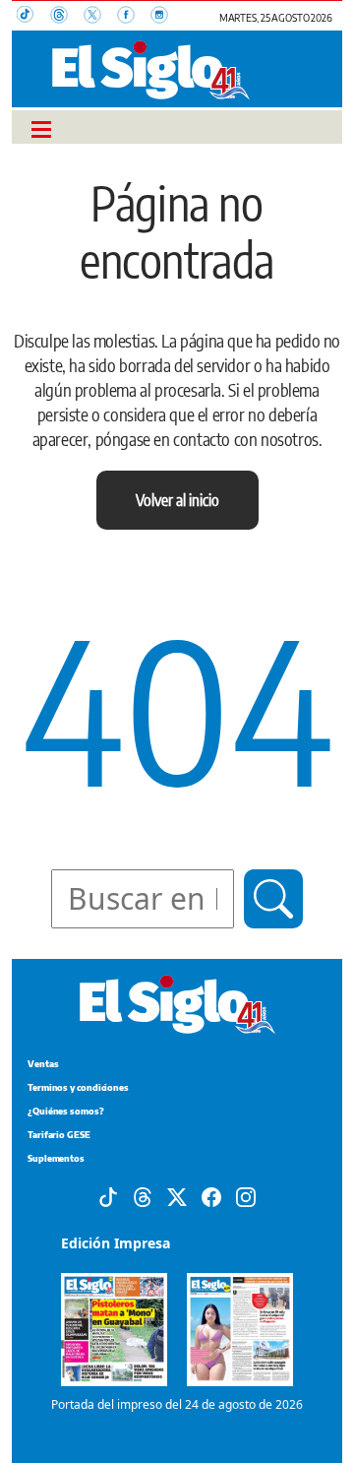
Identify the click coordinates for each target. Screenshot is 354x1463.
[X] (177, 1195)
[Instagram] (246, 1195)
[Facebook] (211, 1195)
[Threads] (142, 1195)
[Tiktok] (108, 1195)
